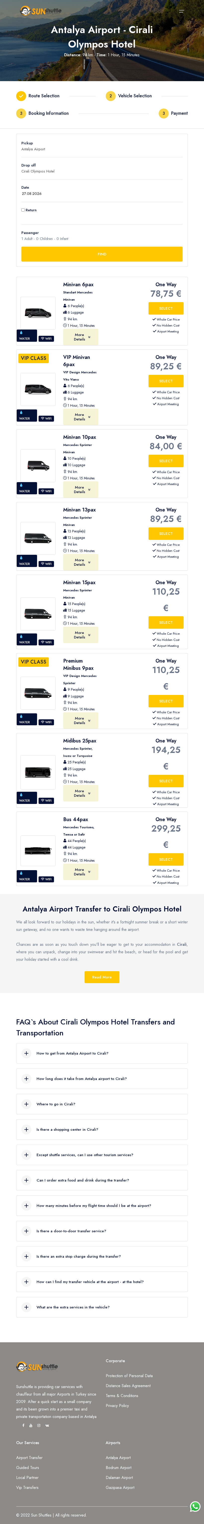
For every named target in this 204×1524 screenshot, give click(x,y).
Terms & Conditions (122, 1396)
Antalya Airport (118, 1458)
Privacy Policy (117, 1406)
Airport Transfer (29, 1458)
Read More (102, 977)
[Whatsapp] (195, 1504)
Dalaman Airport (119, 1477)
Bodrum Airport (118, 1467)
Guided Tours (27, 1467)
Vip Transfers (27, 1487)
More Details (79, 337)
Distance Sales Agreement (128, 1386)
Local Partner (27, 1477)
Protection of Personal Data (129, 1376)
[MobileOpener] (181, 11)
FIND (102, 254)
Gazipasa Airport (120, 1487)
